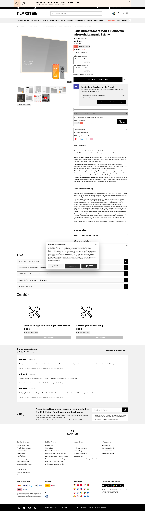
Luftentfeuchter (22, 451)
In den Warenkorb (99, 79)
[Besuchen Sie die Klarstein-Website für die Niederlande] (78, 496)
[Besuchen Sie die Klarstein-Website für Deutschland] (75, 485)
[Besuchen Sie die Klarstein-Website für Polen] (75, 493)
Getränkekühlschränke (24, 464)
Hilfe (75, 445)
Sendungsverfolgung (80, 448)
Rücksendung (78, 451)
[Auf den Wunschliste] (125, 79)
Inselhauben (21, 453)
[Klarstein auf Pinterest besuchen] (35, 507)
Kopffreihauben (22, 456)
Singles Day (49, 448)
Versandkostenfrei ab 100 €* (44, 8)
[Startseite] (19, 26)
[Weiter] (130, 20)
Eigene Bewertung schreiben (115, 350)
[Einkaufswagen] (127, 13)
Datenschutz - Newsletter (112, 419)
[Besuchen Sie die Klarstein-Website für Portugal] (81, 496)
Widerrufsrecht (78, 456)
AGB (56, 507)
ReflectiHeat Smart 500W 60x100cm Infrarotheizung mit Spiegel (75, 26)
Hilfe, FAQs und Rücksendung (120, 8)
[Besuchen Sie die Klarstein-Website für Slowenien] (85, 496)
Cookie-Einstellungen (108, 453)
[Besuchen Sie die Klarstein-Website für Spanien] (75, 489)
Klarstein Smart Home (52, 451)
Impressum (64, 507)
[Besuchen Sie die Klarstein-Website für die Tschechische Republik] (85, 489)
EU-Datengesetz (107, 451)
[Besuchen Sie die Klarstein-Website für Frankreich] (85, 485)
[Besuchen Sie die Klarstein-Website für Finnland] (88, 493)
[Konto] (119, 13)
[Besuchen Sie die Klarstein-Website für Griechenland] (88, 496)
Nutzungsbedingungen (107, 492)
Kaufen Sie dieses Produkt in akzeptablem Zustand (90, 117)
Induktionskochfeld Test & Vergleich (56, 459)
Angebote (111, 20)
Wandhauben (21, 469)
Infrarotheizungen (33, 26)
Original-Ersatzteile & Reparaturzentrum (87, 459)
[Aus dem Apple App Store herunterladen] (107, 485)
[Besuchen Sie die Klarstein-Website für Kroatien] (78, 493)
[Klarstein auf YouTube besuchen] (29, 507)
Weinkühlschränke (23, 445)
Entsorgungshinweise (108, 448)
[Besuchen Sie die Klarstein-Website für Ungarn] (88, 489)
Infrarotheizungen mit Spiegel (48, 26)
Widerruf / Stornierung (81, 453)
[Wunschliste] (123, 13)
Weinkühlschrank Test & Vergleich (56, 453)
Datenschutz (49, 507)
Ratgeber (102, 8)
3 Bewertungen (77, 43)
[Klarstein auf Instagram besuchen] (18, 507)
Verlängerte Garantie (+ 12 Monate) (94, 95)
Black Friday (49, 445)
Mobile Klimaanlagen (24, 448)
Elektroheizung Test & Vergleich (55, 464)
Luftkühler (20, 467)
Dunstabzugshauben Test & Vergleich (57, 456)
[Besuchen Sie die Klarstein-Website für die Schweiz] (81, 485)
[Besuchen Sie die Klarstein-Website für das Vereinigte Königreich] (78, 489)
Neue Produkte (122, 20)
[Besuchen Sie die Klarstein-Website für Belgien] (75, 496)
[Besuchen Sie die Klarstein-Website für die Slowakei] (81, 489)
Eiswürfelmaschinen (23, 461)
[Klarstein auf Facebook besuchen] (24, 507)
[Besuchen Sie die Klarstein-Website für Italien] (88, 485)
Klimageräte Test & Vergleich (54, 461)
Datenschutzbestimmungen (109, 491)
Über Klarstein (106, 445)
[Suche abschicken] (52, 13)
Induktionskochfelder (23, 472)
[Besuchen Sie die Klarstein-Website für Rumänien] (81, 493)
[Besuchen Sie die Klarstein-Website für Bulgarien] (85, 493)
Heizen (23, 26)
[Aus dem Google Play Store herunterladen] (118, 485)
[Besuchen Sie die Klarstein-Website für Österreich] (78, 485)
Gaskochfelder (21, 475)
